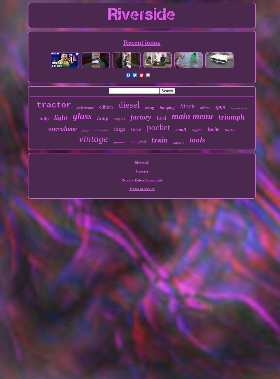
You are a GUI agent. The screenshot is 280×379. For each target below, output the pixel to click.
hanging (167, 107)
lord (161, 118)
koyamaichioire (239, 108)
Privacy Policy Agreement (142, 180)
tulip (44, 118)
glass (82, 116)
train (159, 140)
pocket (158, 127)
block (187, 106)
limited (230, 130)
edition (106, 107)
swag (149, 107)
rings (119, 128)
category (178, 142)
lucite (213, 129)
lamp (103, 118)
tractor (54, 105)
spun (220, 107)
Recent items (142, 42)
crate (85, 130)
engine (197, 129)
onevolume (62, 128)
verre (136, 129)
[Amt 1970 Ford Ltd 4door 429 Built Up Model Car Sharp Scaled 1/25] (219, 68)
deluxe (205, 108)
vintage (93, 138)
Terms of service (142, 189)
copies (119, 119)
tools (197, 139)
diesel (129, 105)
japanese (119, 142)
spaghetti (138, 141)
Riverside (142, 163)
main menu (192, 116)
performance (85, 108)
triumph (231, 117)
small (181, 129)
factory (140, 117)
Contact (142, 171)
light (60, 117)
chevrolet (101, 130)
